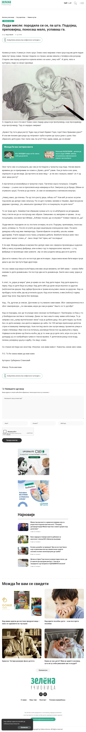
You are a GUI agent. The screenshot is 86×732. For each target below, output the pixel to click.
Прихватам (24, 727)
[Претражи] (75, 3)
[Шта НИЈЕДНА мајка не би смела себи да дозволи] (22, 154)
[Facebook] (41, 694)
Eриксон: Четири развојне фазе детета (18, 661)
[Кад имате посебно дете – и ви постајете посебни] (64, 603)
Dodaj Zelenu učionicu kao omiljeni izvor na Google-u (23, 40)
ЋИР (65, 3)
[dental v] (33, 493)
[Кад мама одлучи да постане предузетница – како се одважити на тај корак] (21, 603)
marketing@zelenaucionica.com (43, 719)
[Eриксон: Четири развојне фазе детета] (21, 643)
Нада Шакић (9, 34)
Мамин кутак (8, 21)
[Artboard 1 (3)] (33, 462)
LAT (70, 3)
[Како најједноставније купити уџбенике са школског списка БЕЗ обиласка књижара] (23, 539)
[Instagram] (45, 694)
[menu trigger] (81, 3)
